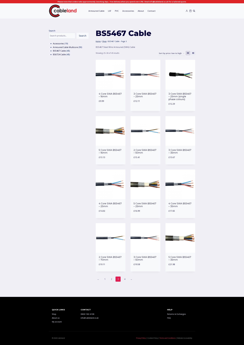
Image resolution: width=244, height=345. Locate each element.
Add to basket (110, 109)
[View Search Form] (194, 11)
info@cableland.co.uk (89, 318)
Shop (54, 314)
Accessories (128, 11)
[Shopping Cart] (190, 11)
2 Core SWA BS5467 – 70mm (110, 258)
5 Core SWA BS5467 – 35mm (180, 258)
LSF (109, 11)
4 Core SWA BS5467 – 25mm (110, 205)
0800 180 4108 (87, 314)
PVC (117, 11)
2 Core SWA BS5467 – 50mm (145, 151)
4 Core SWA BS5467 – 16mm (110, 95)
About (141, 11)
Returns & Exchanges (176, 314)
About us (56, 318)
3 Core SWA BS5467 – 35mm (180, 151)
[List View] (193, 53)
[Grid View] (188, 53)
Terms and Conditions (167, 338)
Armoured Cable (96, 11)
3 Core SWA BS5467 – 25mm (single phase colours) (180, 96)
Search (52, 30)
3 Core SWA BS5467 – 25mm (145, 95)
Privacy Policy (141, 338)
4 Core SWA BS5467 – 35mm (180, 205)
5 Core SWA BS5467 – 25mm (145, 205)
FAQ (169, 318)
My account (57, 321)
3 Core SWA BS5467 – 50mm (145, 258)
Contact (152, 11)
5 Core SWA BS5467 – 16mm (110, 151)
